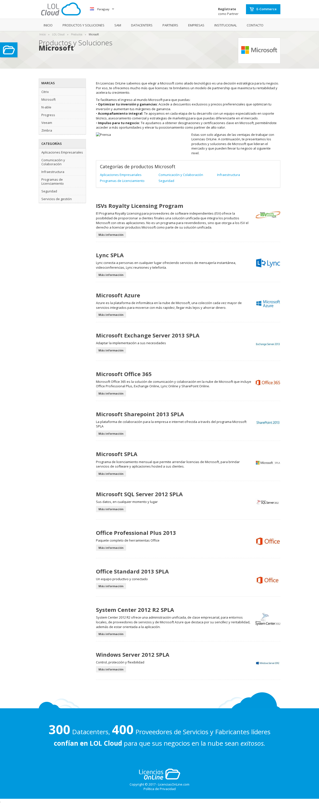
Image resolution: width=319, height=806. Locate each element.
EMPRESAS (196, 25)
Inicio (42, 34)
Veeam (46, 122)
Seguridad (49, 191)
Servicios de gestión (56, 199)
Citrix (45, 91)
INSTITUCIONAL (225, 25)
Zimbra (46, 130)
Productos (76, 34)
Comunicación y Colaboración (53, 162)
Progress (48, 115)
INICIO (48, 25)
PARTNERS (170, 25)
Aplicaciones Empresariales (62, 152)
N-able (46, 107)
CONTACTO (255, 25)
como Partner (228, 11)
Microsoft (94, 34)
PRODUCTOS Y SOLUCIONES (83, 25)
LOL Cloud (58, 34)
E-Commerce (266, 9)
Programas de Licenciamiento (52, 181)
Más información (111, 235)
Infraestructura (52, 171)
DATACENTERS (142, 25)
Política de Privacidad (160, 789)
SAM (117, 25)
